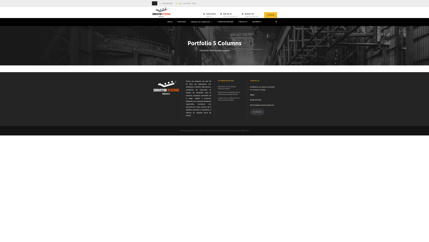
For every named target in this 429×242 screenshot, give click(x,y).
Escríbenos (257, 111)
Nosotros (182, 22)
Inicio (169, 22)
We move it (257, 22)
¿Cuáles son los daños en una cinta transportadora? (228, 99)
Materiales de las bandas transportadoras (227, 87)
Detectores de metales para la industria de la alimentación (229, 93)
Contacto (242, 22)
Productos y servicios (200, 22)
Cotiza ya (270, 15)
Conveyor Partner (225, 22)
